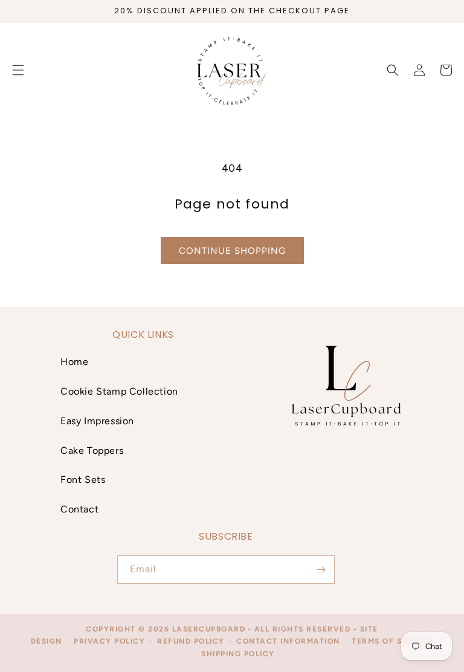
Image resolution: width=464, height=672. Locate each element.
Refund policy (191, 641)
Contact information (288, 641)
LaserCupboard (209, 629)
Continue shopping (232, 250)
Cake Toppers (91, 450)
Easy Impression (97, 421)
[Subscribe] (321, 569)
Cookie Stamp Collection (119, 391)
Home (74, 361)
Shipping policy (238, 654)
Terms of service (392, 641)
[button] (392, 70)
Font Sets (82, 479)
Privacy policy (109, 641)
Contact (79, 509)
